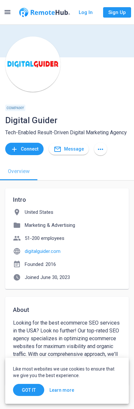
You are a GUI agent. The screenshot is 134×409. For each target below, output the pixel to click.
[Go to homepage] (44, 12)
